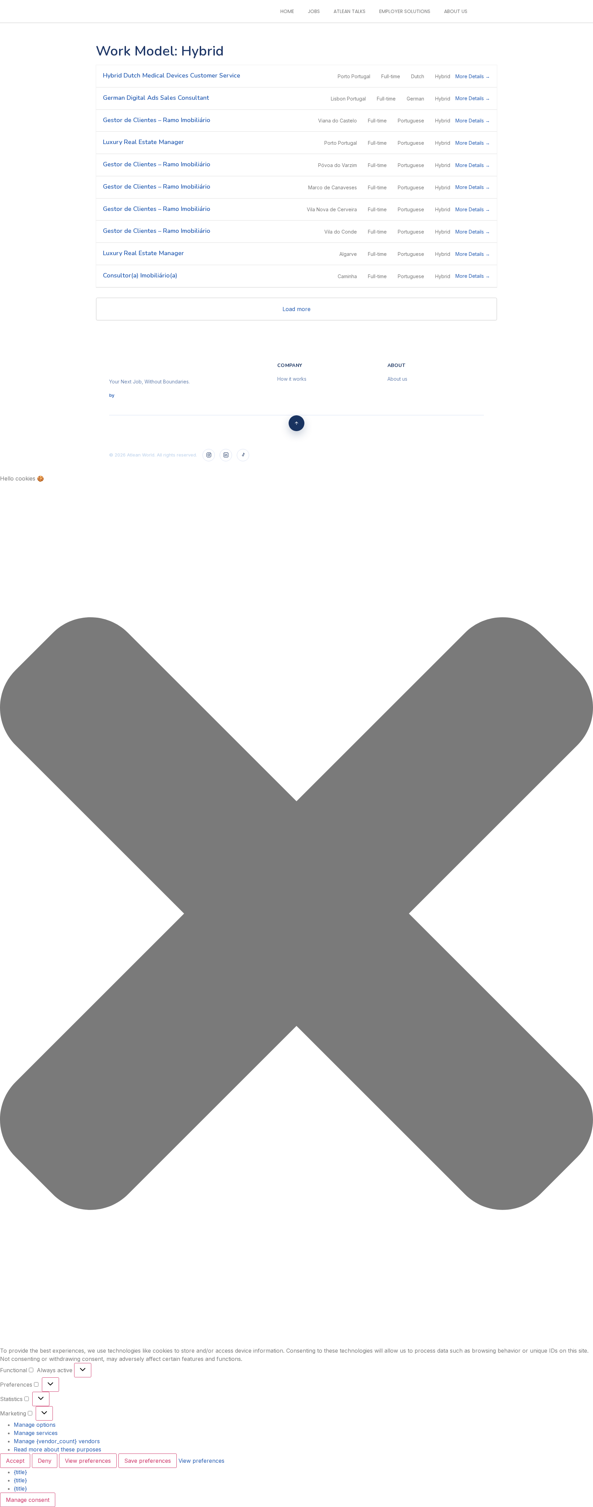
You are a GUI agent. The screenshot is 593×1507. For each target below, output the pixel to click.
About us (455, 11)
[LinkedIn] (226, 455)
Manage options (35, 1424)
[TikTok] (243, 455)
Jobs (314, 11)
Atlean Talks (349, 11)
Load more (296, 309)
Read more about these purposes (57, 1449)
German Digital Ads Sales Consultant (156, 98)
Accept (15, 1460)
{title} (20, 1472)
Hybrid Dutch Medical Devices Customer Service (171, 75)
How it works (291, 379)
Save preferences (147, 1460)
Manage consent (27, 1499)
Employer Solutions (404, 11)
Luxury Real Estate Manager (143, 142)
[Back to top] (296, 423)
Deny (44, 1460)
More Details (470, 76)
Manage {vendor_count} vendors (57, 1441)
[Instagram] (208, 455)
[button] (296, 914)
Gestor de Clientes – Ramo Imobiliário (156, 120)
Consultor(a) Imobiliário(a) (140, 275)
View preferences (88, 1460)
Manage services (36, 1432)
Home (287, 11)
